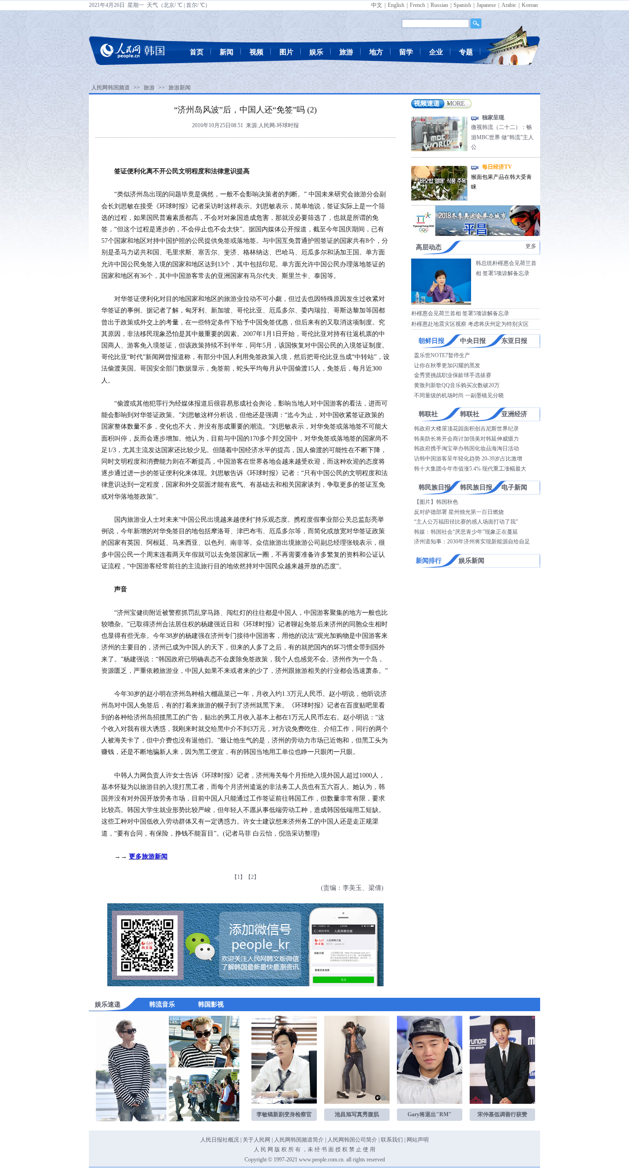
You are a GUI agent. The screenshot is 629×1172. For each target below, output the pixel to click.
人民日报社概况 (219, 1140)
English (396, 5)
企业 (436, 52)
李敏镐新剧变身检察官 (284, 1114)
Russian (439, 5)
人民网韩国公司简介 (352, 1140)
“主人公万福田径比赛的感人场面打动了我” (466, 521)
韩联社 (428, 414)
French (417, 5)
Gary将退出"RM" (430, 1114)
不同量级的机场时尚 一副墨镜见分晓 (459, 395)
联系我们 (391, 1140)
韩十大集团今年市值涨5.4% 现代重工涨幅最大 (470, 468)
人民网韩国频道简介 (299, 1140)
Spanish (462, 5)
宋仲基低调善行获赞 (502, 1114)
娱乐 (316, 52)
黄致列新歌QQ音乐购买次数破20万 (457, 385)
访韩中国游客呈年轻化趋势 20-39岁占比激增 (468, 458)
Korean (530, 5)
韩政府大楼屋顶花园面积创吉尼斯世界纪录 (466, 428)
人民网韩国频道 (110, 87)
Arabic (508, 5)
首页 (197, 52)
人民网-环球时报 (278, 125)
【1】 (238, 877)
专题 (466, 52)
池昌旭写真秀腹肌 (357, 1114)
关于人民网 (256, 1140)
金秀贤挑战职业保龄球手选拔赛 (452, 375)
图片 (286, 52)
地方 (376, 52)
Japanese (486, 5)
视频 (256, 52)
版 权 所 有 (287, 1149)
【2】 (252, 877)
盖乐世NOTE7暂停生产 (442, 355)
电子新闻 (514, 487)
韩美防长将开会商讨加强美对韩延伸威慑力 (466, 439)
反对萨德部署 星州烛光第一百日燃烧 (459, 512)
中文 (376, 5)
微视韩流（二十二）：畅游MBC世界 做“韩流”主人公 (502, 137)
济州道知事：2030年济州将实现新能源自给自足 (472, 541)
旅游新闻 (180, 87)
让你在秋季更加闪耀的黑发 (447, 365)
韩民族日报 (435, 487)
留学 (406, 52)
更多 (530, 246)
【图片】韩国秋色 (436, 502)
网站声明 (418, 1140)
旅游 (346, 52)
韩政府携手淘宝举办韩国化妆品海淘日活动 (466, 448)
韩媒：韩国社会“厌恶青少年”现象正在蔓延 (466, 532)
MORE (456, 103)
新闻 (226, 52)
